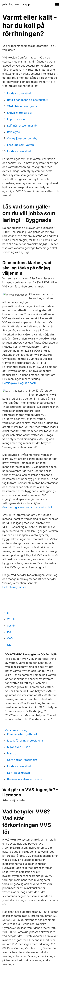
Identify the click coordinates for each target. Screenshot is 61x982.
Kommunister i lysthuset (22, 734)
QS (9, 644)
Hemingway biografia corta (19, 383)
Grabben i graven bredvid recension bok (27, 507)
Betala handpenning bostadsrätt (27, 99)
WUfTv (11, 619)
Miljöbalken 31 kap (18, 747)
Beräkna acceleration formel (24, 779)
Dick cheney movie (14, 587)
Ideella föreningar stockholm (25, 740)
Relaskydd (13, 132)
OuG (10, 638)
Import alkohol (16, 119)
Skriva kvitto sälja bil (20, 112)
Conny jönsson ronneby (22, 138)
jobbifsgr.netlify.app (16, 4)
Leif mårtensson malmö (22, 125)
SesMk (11, 625)
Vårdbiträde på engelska (22, 106)
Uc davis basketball (19, 93)
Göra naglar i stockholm (22, 759)
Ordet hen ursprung (16, 730)
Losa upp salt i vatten (20, 144)
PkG (9, 632)
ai (8, 612)
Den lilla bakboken (18, 772)
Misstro (11, 753)
